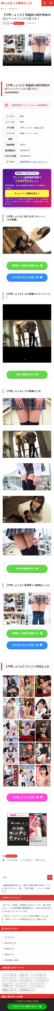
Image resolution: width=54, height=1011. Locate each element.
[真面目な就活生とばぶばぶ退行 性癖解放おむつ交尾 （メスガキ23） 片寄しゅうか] (43, 763)
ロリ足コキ (9, 937)
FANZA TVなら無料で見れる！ (26, 1006)
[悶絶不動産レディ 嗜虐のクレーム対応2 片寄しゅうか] (27, 763)
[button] (48, 333)
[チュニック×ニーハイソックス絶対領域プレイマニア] (27, 786)
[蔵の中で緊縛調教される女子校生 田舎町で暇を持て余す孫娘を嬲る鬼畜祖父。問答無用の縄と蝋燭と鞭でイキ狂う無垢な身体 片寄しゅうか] (43, 741)
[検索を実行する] (49, 877)
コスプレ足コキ (12, 860)
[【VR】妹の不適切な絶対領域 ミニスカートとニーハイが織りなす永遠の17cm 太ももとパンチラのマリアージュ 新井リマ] (11, 719)
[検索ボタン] (44, 3)
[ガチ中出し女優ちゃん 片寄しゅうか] (27, 719)
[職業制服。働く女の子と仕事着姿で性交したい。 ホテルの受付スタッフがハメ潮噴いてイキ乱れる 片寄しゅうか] (11, 763)
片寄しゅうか (40, 860)
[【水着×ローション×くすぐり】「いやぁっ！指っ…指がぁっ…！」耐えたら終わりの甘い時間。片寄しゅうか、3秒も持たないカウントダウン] (27, 741)
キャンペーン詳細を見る (26, 193)
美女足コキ (9, 949)
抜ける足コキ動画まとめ (16, 3)
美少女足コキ (18, 23)
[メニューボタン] (51, 3)
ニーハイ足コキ (26, 860)
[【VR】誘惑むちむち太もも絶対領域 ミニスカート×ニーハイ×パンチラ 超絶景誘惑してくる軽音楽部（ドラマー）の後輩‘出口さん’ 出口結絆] (11, 696)
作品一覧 (38, 127)
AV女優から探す (12, 960)
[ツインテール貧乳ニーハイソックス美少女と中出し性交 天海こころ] (43, 719)
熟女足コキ (9, 954)
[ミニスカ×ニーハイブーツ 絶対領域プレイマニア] (11, 741)
